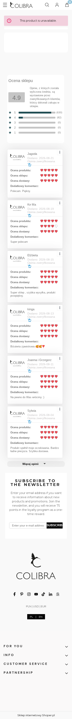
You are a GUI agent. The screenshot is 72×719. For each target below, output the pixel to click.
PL (31, 616)
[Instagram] (29, 593)
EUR (43, 606)
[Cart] (67, 6)
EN (40, 616)
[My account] (57, 4)
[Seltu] (57, 593)
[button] (5, 4)
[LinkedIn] (50, 593)
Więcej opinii (30, 463)
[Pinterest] (21, 593)
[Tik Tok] (43, 593)
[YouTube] (36, 593)
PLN (28, 606)
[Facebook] (14, 593)
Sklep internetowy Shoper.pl (36, 715)
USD (36, 606)
